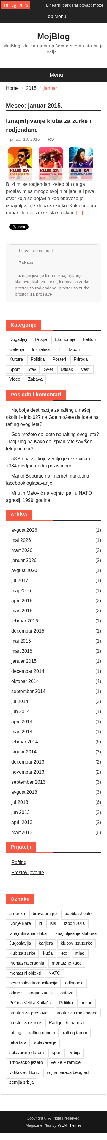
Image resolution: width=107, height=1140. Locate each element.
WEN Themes (70, 1125)
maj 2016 (21, 590)
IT (59, 349)
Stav (31, 369)
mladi (80, 953)
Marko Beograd (27, 475)
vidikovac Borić (24, 1072)
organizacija (41, 992)
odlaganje (74, 982)
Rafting (18, 862)
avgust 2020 (24, 570)
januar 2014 (24, 751)
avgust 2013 (24, 792)
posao (86, 1002)
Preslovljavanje (27, 872)
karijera (46, 943)
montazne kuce (67, 962)
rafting (15, 1032)
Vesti (85, 369)
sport (57, 1052)
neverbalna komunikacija (33, 982)
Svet (48, 369)
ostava (66, 992)
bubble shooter (78, 913)
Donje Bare (20, 923)
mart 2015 (21, 651)
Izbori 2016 (74, 923)
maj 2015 (21, 641)
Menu (56, 75)
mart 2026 (21, 550)
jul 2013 (19, 802)
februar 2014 (24, 741)
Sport (14, 369)
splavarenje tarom (26, 1052)
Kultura (16, 359)
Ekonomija (65, 339)
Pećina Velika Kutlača (30, 1002)
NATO (54, 972)
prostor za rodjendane (35, 287)
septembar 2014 (28, 691)
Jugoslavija (20, 943)
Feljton (89, 339)
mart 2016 (21, 610)
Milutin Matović (27, 493)
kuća (48, 953)
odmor (15, 992)
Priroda (81, 359)
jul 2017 (19, 580)
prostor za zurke (74, 287)
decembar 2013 (27, 761)
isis (53, 923)
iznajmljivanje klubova (75, 933)
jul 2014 (19, 701)
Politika (38, 359)
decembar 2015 (27, 630)
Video (14, 378)
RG (51, 139)
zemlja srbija (21, 1082)
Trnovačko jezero (26, 1062)
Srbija (74, 1052)
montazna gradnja (26, 962)
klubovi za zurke (74, 281)
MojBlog (53, 36)
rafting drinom (42, 1032)
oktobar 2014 (25, 681)
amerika (17, 913)
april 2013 (21, 822)
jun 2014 (20, 711)
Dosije (41, 339)
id (40, 923)
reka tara (17, 1042)
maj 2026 (21, 540)
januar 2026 (24, 560)
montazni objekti (25, 972)
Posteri (59, 359)
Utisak (67, 369)
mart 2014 (21, 731)
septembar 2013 (28, 782)
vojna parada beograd (68, 1072)
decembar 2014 (27, 671)
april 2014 (21, 721)
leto (63, 953)
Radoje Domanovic (67, 1022)
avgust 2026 (24, 530)
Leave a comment (36, 250)
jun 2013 (20, 812)
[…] (79, 212)
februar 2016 (24, 620)
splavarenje (45, 1042)
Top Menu (55, 16)
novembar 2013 (27, 772)
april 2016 (21, 600)
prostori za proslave (33, 294)
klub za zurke (44, 281)
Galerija (16, 349)
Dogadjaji (18, 339)
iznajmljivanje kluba (37, 275)
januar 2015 (24, 661)
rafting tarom (75, 1032)
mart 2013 (21, 832)
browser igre (45, 913)
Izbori (74, 349)
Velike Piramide (66, 1062)
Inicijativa (41, 349)
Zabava (26, 263)
